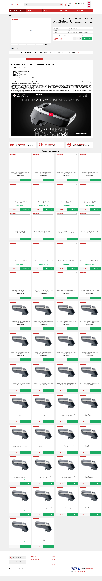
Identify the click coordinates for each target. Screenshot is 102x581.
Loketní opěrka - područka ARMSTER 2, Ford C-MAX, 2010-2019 (20, 291)
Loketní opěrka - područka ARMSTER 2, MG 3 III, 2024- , (89, 232)
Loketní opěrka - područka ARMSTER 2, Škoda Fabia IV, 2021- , (43, 415)
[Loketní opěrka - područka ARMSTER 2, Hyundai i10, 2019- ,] (67, 495)
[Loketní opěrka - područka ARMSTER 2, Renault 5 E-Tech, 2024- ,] (20, 220)
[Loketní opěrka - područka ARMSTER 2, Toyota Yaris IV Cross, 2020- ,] (20, 464)
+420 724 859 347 (59, 52)
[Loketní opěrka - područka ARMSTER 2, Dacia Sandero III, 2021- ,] (43, 191)
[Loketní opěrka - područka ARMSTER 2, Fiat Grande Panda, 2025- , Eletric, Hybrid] (67, 220)
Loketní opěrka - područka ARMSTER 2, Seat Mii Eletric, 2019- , (43, 322)
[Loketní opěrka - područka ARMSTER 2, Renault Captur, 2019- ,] (90, 464)
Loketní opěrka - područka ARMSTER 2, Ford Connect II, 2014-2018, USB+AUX (43, 291)
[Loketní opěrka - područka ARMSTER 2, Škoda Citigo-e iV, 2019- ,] (20, 309)
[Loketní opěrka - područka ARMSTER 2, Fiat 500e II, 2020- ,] (67, 309)
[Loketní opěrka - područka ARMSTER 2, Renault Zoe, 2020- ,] (20, 526)
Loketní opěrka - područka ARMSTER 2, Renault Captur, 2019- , (90, 477)
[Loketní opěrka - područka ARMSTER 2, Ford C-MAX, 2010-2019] (20, 279)
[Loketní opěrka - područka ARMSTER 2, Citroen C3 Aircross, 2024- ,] (90, 191)
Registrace (70, 5)
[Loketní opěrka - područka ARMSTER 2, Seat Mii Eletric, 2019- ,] (43, 309)
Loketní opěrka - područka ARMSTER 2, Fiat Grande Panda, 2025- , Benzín (20, 173)
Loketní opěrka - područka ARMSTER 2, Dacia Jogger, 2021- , (20, 202)
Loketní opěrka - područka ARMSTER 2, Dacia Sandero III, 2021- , (43, 202)
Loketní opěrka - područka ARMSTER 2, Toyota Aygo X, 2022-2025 (66, 415)
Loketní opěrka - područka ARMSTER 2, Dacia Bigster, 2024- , (66, 173)
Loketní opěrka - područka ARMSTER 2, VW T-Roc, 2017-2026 (43, 232)
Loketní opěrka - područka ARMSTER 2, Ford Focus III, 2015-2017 (89, 384)
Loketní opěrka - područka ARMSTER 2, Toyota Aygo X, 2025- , (90, 173)
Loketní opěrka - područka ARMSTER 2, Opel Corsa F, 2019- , (43, 508)
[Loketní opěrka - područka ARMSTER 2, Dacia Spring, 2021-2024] (20, 371)
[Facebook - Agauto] (89, 568)
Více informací (56, 25)
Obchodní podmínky (35, 559)
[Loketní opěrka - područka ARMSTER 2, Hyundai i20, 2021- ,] (67, 464)
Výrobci (53, 556)
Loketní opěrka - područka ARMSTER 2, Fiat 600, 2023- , (20, 353)
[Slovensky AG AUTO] (89, 4)
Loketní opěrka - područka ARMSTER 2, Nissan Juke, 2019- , (20, 508)
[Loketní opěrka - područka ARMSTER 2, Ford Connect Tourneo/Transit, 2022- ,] (90, 250)
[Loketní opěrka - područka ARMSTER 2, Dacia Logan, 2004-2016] (67, 340)
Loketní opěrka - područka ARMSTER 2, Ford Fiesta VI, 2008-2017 (43, 384)
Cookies (32, 562)
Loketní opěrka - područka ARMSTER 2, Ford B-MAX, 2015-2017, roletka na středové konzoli (43, 539)
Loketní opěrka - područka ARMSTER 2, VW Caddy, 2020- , (66, 446)
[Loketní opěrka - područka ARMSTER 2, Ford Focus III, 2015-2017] (90, 371)
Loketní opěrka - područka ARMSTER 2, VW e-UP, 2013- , (90, 291)
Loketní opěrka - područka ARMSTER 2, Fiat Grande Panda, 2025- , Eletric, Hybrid (66, 232)
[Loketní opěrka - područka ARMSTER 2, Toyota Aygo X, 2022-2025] (67, 402)
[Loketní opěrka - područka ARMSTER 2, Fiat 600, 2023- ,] (20, 340)
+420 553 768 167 (71, 52)
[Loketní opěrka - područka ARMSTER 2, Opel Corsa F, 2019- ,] (43, 495)
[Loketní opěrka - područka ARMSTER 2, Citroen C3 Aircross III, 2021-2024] (20, 433)
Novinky (53, 559)
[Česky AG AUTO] (89, 2)
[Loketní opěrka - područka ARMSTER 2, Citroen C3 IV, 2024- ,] (67, 250)
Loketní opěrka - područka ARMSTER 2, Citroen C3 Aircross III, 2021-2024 (20, 446)
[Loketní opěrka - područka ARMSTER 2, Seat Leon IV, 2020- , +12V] (43, 464)
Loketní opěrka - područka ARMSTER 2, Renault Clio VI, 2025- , (43, 173)
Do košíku (86, 38)
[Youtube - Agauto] (82, 571)
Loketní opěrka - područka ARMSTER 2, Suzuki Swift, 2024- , (90, 353)
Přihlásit (69, 3)
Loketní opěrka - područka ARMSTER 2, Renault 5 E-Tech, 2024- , (20, 232)
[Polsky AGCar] (89, 6)
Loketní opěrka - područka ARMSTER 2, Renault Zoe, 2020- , (20, 539)
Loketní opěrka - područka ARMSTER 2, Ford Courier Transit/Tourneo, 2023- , (43, 261)
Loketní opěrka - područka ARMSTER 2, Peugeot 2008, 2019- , (90, 508)
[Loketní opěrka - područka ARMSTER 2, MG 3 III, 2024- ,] (90, 220)
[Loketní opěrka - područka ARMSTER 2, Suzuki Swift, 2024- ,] (90, 340)
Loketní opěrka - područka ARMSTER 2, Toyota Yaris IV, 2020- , (90, 446)
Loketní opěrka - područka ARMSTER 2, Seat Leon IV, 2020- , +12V (43, 477)
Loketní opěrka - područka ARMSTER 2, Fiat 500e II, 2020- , (66, 322)
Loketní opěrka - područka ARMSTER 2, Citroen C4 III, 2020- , (43, 446)
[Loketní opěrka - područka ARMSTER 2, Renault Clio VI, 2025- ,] (43, 161)
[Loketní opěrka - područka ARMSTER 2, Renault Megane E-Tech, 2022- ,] (43, 340)
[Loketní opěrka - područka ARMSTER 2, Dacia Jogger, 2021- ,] (20, 191)
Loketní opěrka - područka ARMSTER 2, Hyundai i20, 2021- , (66, 477)
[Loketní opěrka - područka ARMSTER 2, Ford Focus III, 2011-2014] (20, 402)
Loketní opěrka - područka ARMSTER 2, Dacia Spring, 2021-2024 (20, 384)
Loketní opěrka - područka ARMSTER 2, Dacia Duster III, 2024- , (66, 202)
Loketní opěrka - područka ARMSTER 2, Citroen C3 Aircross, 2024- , (90, 202)
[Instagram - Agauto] (75, 571)
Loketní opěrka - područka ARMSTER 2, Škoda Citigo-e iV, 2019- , (20, 322)
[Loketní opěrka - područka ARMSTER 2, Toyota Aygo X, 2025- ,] (90, 161)
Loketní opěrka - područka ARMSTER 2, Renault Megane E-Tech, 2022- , (43, 353)
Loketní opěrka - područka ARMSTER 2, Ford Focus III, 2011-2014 (20, 415)
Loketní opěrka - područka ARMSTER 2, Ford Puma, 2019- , (66, 291)
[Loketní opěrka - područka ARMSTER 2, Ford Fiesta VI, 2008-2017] (43, 371)
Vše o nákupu (33, 556)
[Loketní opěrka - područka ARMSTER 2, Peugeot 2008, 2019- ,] (90, 495)
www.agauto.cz (11, 569)
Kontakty (54, 564)
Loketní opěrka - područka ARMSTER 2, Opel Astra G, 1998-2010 (89, 322)
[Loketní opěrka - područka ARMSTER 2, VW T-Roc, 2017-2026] (43, 220)
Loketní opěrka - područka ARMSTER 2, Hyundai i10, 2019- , (66, 508)
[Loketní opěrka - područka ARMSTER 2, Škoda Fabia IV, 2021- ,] (43, 402)
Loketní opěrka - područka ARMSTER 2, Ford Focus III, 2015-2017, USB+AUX (66, 384)
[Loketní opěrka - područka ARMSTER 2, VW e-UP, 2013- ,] (90, 279)
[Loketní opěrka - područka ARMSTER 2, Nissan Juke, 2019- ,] (20, 495)
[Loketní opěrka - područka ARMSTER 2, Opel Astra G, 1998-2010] (90, 309)
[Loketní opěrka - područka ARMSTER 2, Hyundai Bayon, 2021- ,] (90, 402)
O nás (53, 562)
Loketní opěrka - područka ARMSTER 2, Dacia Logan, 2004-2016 (66, 353)
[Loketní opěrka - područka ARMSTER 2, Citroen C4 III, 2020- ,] (43, 433)
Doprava (32, 563)
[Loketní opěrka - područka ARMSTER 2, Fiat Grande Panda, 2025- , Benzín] (20, 161)
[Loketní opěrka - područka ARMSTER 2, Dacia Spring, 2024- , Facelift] (20, 250)
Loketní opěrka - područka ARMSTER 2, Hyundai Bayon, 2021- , (90, 415)
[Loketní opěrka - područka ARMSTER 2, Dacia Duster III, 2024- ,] (67, 191)
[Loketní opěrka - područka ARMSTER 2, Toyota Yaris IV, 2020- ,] (90, 433)
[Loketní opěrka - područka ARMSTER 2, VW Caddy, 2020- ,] (67, 433)
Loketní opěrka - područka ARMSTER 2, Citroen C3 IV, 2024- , (66, 261)
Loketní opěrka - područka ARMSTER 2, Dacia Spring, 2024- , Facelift (20, 261)
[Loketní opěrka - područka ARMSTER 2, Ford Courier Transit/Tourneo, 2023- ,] (43, 250)
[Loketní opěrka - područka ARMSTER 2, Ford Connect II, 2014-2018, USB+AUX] (43, 279)
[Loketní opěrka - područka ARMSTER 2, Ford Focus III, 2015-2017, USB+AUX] (67, 371)
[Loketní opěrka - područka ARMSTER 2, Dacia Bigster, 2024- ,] (67, 161)
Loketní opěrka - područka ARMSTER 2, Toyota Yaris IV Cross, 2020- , (20, 477)
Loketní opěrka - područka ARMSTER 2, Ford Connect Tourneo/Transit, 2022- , (89, 261)
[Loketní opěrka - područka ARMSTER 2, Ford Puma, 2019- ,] (67, 279)
